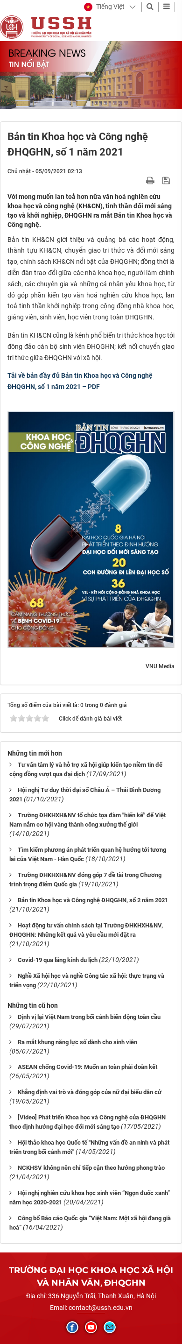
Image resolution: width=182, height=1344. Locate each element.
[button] (104, 7)
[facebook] (72, 1327)
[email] (109, 1327)
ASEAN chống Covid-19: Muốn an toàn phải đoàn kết (87, 1066)
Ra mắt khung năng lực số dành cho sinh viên (77, 1042)
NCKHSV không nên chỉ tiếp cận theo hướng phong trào (91, 1167)
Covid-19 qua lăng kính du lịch (58, 959)
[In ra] (151, 180)
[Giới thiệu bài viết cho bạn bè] (139, 180)
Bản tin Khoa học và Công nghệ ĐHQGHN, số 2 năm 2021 (93, 900)
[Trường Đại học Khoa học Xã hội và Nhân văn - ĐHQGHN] (11, 26)
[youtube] (91, 1327)
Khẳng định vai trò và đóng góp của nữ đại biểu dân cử (89, 1092)
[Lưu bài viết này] (167, 180)
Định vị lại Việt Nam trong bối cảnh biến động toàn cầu (89, 1016)
